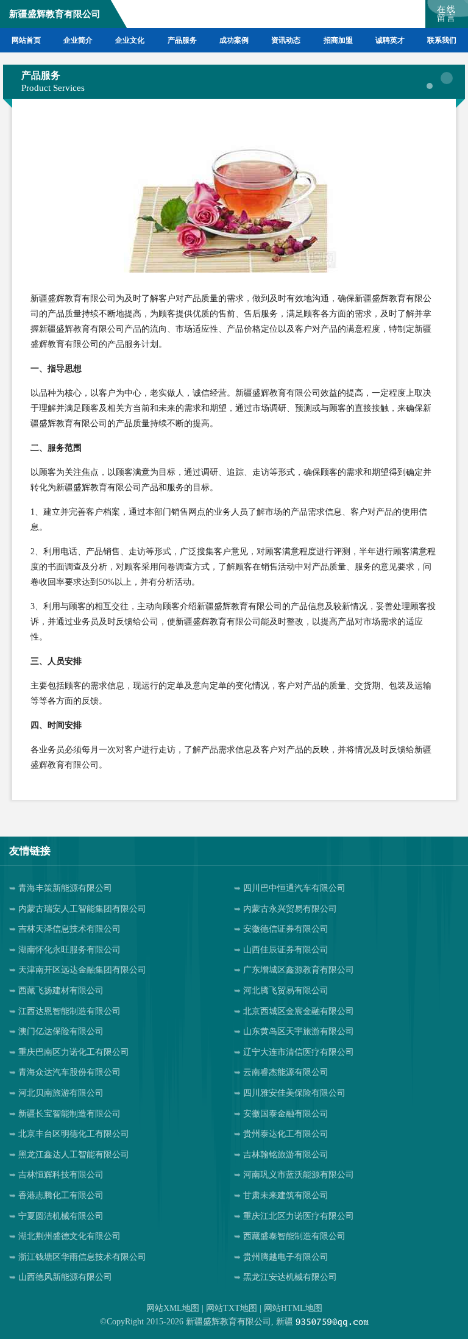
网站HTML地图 (293, 1308)
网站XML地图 (172, 1308)
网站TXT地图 (231, 1308)
